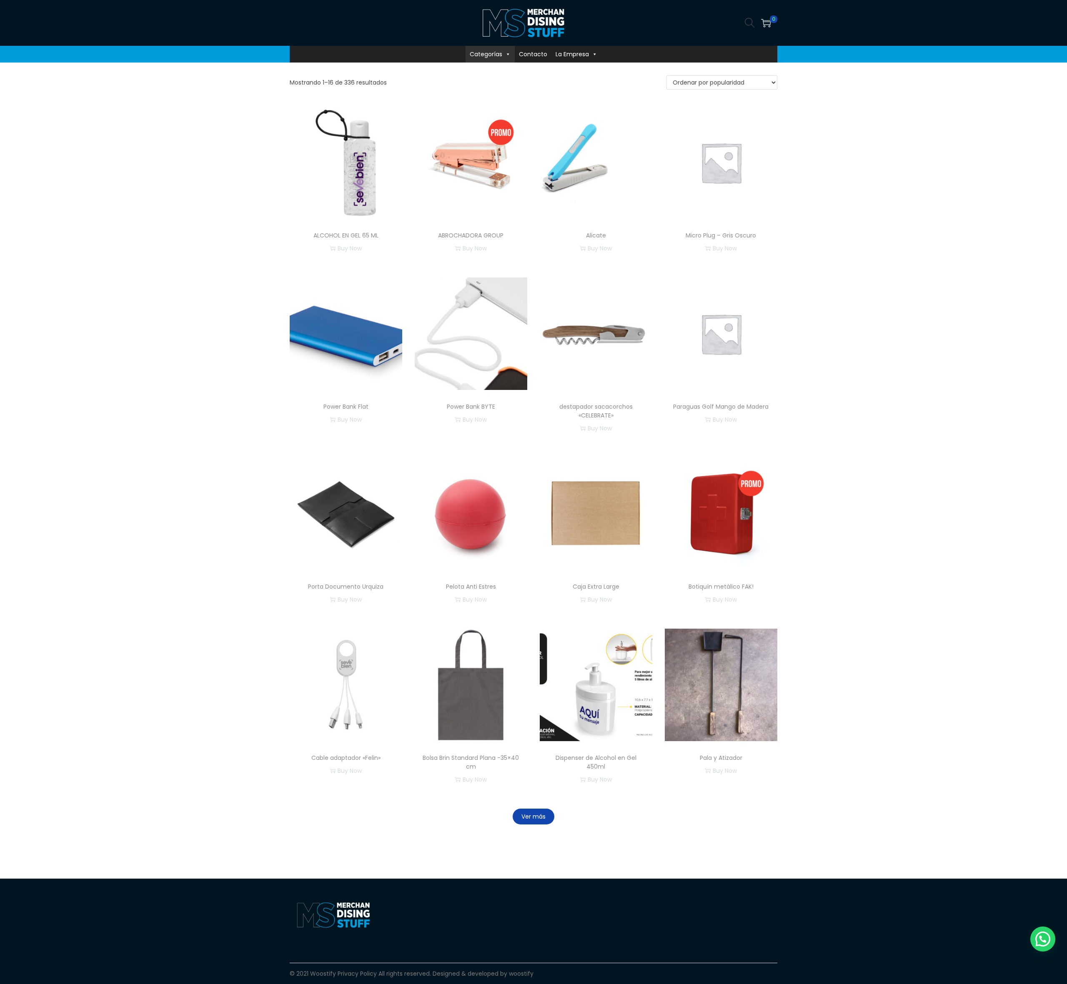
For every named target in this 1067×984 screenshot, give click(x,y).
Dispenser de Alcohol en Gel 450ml (596, 762)
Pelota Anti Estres (471, 586)
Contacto (533, 54)
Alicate (596, 235)
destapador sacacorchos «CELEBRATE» (596, 411)
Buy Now (350, 248)
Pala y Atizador (721, 758)
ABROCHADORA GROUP (470, 235)
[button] (1042, 939)
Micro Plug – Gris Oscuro (721, 235)
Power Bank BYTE (471, 406)
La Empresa (572, 54)
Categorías (486, 54)
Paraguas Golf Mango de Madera (721, 406)
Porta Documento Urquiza (345, 586)
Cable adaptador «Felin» (346, 758)
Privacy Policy (357, 973)
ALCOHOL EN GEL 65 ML (345, 235)
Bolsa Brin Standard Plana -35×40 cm (471, 762)
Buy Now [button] (600, 248)
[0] (766, 23)
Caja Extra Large (596, 586)
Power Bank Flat (345, 406)
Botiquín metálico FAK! (721, 586)
